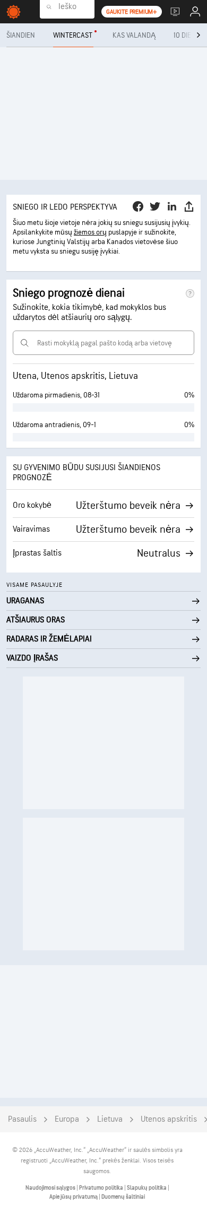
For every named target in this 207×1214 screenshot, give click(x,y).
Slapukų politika (147, 1187)
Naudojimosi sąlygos (50, 1187)
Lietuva (110, 1119)
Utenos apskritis (169, 1119)
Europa (67, 1119)
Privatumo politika (101, 1187)
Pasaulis (22, 1119)
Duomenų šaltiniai (123, 1196)
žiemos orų (90, 232)
